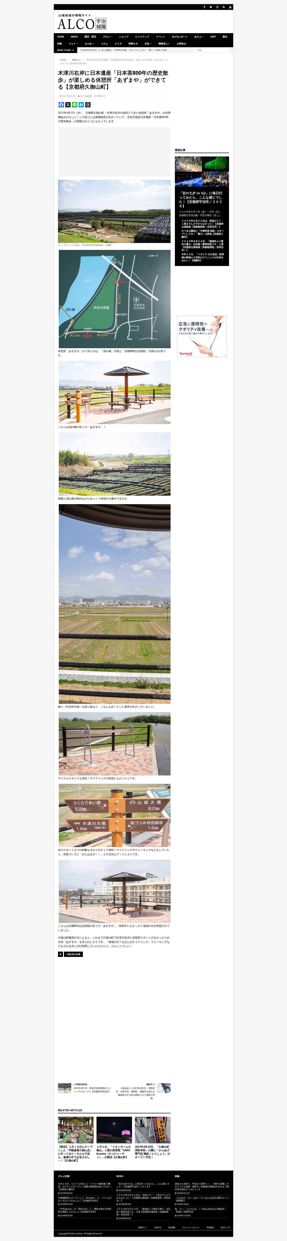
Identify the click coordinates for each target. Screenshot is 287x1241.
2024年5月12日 (183, 1193)
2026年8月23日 (66, 1193)
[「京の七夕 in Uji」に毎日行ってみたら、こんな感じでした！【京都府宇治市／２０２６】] (202, 184)
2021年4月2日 (69, 95)
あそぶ (197, 36)
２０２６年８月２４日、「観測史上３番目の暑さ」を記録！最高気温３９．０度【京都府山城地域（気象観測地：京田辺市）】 (202, 245)
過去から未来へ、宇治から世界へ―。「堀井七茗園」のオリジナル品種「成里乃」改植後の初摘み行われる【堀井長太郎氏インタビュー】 (202, 1186)
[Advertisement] (114, 151)
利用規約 (210, 1227)
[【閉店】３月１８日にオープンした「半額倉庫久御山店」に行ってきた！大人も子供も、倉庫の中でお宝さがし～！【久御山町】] (76, 1130)
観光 (225, 36)
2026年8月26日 (125, 1190)
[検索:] (212, 49)
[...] (218, 215)
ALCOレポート (180, 36)
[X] (211, 7)
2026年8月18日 (66, 1215)
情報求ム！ (164, 43)
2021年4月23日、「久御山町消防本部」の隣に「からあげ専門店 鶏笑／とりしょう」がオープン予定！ (152, 1152)
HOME (60, 36)
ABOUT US (225, 1227)
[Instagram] (217, 7)
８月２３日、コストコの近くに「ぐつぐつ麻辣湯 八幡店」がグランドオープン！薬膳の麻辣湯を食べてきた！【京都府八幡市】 (85, 1186)
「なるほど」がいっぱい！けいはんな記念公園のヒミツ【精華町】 (202, 1199)
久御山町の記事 (73, 954)
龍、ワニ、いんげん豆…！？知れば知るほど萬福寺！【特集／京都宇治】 (200, 1210)
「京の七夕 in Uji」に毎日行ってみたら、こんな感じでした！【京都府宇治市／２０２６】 (200, 199)
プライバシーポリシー (191, 1227)
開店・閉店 (90, 36)
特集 (59, 43)
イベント (160, 36)
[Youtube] (230, 7)
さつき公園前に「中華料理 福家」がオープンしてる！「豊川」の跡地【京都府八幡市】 (203, 233)
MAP (213, 36)
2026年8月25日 (125, 1218)
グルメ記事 (64, 1176)
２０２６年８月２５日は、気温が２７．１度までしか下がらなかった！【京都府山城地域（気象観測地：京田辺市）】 (202, 223)
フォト (72, 43)
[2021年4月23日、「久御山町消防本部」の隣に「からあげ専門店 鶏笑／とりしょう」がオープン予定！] (153, 1130)
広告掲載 (171, 1227)
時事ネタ (133, 43)
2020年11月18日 (184, 1215)
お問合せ (181, 43)
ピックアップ (142, 36)
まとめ (88, 43)
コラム (104, 43)
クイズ (118, 43)
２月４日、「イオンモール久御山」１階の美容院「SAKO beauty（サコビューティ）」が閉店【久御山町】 (113, 1152)
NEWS (74, 36)
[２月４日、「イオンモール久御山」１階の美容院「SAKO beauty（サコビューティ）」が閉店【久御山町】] (114, 1130)
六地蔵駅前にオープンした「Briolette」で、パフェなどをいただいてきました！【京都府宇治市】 (85, 1199)
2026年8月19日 (66, 1204)
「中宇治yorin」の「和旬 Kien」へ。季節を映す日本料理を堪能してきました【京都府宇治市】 (84, 1210)
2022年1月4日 (183, 1204)
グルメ (106, 36)
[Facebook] (204, 7)
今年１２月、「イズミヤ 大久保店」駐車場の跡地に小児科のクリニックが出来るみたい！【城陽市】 (203, 257)
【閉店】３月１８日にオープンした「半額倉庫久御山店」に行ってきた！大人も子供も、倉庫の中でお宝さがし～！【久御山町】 (75, 1153)
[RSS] (224, 7)
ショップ (123, 36)
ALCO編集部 (86, 95)
